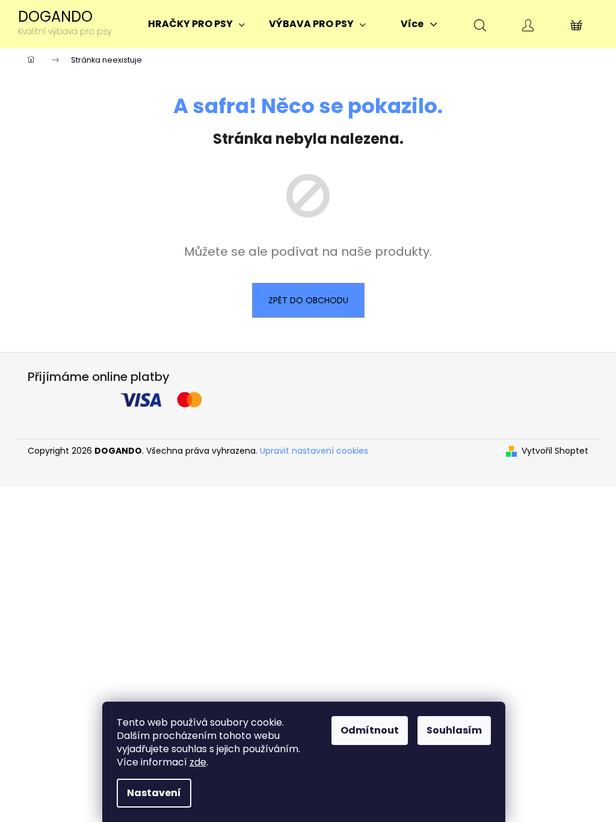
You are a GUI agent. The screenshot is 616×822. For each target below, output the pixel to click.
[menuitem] (196, 24)
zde (197, 762)
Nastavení (154, 793)
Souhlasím (454, 730)
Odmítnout (369, 730)
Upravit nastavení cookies (314, 451)
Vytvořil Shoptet (555, 451)
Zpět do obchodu (308, 300)
